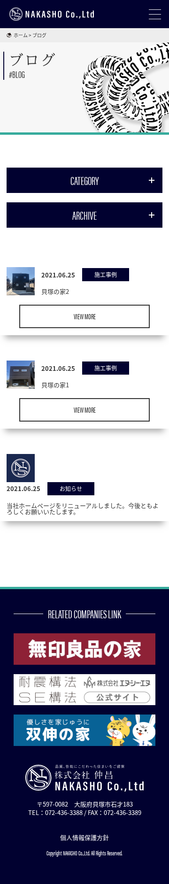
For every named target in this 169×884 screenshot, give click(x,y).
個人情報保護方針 (84, 837)
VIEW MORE (85, 316)
